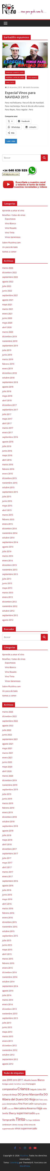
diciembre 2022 (9, 272)
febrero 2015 (8, 519)
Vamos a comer (9, 251)
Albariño (27, 1080)
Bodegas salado (7, 1084)
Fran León (28, 1103)
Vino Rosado (10, 228)
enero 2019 (7, 368)
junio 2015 (7, 501)
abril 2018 (7, 400)
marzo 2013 (7, 592)
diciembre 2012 (9, 601)
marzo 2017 (7, 428)
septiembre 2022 (10, 277)
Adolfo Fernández (32, 87)
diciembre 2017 (9, 405)
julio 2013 (6, 578)
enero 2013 (7, 597)
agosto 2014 (7, 546)
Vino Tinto (10, 82)
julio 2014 (6, 551)
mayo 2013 (7, 588)
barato (34, 1080)
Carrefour (17, 1084)
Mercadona (20, 1108)
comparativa (9, 1089)
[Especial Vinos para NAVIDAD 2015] (25, 55)
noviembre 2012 (9, 606)
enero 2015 (7, 524)
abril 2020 (7, 327)
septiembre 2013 (10, 574)
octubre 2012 (8, 610)
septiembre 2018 (10, 382)
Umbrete (36, 1120)
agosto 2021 (7, 300)
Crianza (23, 1088)
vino (26, 1124)
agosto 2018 (7, 386)
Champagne (31, 1084)
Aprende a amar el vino (15, 72)
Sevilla (5, 1113)
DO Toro (39, 1100)
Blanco (41, 1079)
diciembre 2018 (9, 373)
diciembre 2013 (9, 565)
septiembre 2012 (10, 615)
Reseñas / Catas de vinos (15, 77)
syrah (37, 1113)
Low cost (10, 1109)
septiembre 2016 (10, 437)
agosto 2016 (7, 441)
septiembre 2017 (10, 409)
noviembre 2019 (9, 341)
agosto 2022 (7, 281)
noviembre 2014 (9, 533)
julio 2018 (6, 391)
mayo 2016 (7, 455)
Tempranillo (8, 1119)
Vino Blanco (32, 77)
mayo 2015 (7, 505)
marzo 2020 (7, 332)
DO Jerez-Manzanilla (30, 1094)
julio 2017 (6, 414)
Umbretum (6, 1124)
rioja (39, 1108)
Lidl (4, 1108)
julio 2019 (6, 350)
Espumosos (10, 219)
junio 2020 (7, 318)
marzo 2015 (7, 514)
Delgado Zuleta (36, 1089)
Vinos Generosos (12, 237)
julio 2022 (6, 286)
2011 (20, 1079)
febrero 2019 (8, 364)
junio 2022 (7, 290)
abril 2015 (7, 510)
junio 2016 (7, 450)
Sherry (12, 1113)
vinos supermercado (26, 1128)
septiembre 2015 (10, 492)
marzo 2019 (7, 359)
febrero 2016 (8, 469)
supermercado (26, 1113)
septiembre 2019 (10, 345)
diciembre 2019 (9, 336)
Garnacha (38, 1104)
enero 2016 (7, 473)
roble (44, 1108)
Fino (20, 1103)
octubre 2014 (8, 537)
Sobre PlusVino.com (11, 242)
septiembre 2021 (10, 295)
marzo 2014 (7, 556)
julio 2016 (6, 446)
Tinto (20, 1119)
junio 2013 (7, 583)
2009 (9, 1079)
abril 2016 (7, 460)
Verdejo (20, 1125)
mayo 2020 (7, 322)
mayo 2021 (7, 304)
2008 (4, 1080)
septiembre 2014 (10, 542)
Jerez (45, 1104)
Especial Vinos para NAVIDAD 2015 (20, 94)
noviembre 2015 (9, 482)
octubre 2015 (8, 487)
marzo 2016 (7, 464)
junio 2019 (7, 354)
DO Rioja (30, 1099)
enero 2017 (7, 432)
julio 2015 (6, 496)
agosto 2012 (7, 620)
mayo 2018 (7, 396)
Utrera (14, 1124)
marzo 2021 (7, 309)
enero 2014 (7, 560)
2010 (15, 1080)
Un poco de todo (10, 247)
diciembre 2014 (9, 528)
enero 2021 (7, 313)
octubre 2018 (8, 377)
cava (23, 1084)
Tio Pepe (29, 1120)
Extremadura (12, 1104)
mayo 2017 (7, 418)
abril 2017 (7, 423)
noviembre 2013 (9, 569)
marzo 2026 (7, 268)
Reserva (31, 1108)
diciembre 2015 (9, 478)
